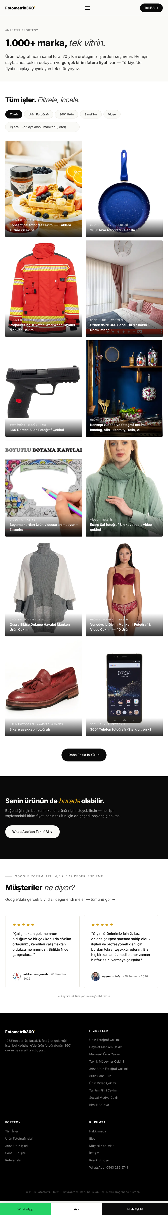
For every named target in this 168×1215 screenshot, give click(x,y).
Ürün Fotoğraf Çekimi (104, 1040)
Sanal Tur (91, 114)
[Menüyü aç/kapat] (87, 7)
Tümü (14, 114)
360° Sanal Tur (100, 1076)
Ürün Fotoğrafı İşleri (19, 1138)
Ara (76, 1209)
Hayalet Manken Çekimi (106, 1047)
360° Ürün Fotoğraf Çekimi (108, 1068)
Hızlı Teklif (135, 1209)
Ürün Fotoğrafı (39, 114)
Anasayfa (13, 30)
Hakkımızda (97, 1131)
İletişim (94, 1153)
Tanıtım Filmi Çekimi (103, 1090)
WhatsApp (25, 1209)
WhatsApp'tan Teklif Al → (32, 832)
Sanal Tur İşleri (15, 1153)
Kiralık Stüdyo (99, 1105)
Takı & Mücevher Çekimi (106, 1061)
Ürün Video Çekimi (102, 1083)
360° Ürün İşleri (16, 1146)
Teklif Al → (151, 7)
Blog (92, 1138)
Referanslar (13, 1160)
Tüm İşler (11, 1131)
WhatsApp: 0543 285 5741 (108, 1167)
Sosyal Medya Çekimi (104, 1097)
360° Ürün (67, 114)
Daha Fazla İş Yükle (84, 755)
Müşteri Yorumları (101, 1146)
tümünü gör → (103, 899)
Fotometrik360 (20, 8)
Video (112, 114)
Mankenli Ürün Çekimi (104, 1054)
